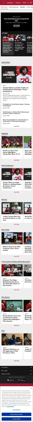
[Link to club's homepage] (3, 2)
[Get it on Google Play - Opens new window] (22, 381)
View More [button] (16, 126)
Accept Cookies (16, 419)
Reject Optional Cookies (16, 414)
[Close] (31, 388)
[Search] (28, 3)
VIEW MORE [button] (16, 160)
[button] (16, 25)
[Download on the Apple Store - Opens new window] (11, 380)
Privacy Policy (10, 406)
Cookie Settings (16, 409)
